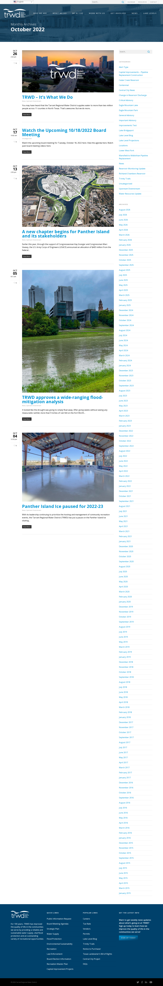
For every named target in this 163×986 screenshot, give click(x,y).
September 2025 (126, 265)
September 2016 (126, 797)
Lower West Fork (126, 150)
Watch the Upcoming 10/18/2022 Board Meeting (64, 132)
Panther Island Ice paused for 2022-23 (62, 506)
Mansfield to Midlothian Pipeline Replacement (133, 157)
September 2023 (126, 385)
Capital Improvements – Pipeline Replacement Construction (133, 73)
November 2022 (126, 436)
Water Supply (53, 934)
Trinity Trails (125, 178)
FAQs (85, 964)
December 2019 (126, 606)
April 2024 (123, 350)
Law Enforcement (54, 954)
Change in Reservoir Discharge (133, 95)
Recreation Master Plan (57, 964)
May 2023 (123, 405)
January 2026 (125, 245)
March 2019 (124, 647)
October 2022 (125, 441)
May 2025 (123, 285)
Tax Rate (87, 923)
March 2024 (124, 355)
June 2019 (123, 637)
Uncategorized (27, 138)
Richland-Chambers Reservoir (132, 173)
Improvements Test (128, 125)
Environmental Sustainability (59, 944)
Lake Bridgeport (126, 130)
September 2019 (126, 621)
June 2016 (123, 812)
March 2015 (124, 888)
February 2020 (125, 596)
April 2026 (123, 230)
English (20, 2)
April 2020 (123, 586)
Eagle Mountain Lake (128, 105)
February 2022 (125, 481)
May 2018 (123, 697)
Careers (86, 918)
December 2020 (126, 546)
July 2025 (123, 275)
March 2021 (124, 531)
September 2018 (126, 677)
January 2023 (125, 426)
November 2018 (126, 667)
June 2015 (123, 873)
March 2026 (124, 235)
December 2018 (126, 662)
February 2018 (125, 712)
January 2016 (125, 838)
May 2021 (123, 521)
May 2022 (123, 466)
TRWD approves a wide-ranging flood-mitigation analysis (62, 399)
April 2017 (123, 762)
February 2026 (125, 240)
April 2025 (123, 290)
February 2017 (125, 772)
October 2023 (125, 380)
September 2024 (126, 325)
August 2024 (124, 330)
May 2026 (123, 224)
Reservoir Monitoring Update (132, 168)
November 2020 (126, 551)
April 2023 (123, 410)
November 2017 (126, 727)
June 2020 (123, 576)
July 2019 (123, 632)
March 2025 (124, 295)
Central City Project (91, 959)
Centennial (124, 85)
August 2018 (124, 682)
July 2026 (123, 214)
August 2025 (124, 270)
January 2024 (125, 365)
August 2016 (124, 802)
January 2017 (125, 777)
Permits (86, 934)
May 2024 (123, 345)
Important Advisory (127, 120)
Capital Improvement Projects (60, 969)
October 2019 (125, 616)
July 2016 (123, 807)
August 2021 (124, 506)
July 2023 (123, 395)
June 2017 (123, 752)
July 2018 (123, 687)
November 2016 (126, 787)
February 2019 (125, 652)
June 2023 (123, 400)
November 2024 (126, 315)
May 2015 (123, 878)
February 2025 (125, 300)
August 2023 (124, 390)
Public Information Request (59, 918)
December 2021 (126, 491)
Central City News (127, 90)
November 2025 (126, 255)
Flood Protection (54, 939)
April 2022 (123, 471)
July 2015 (123, 868)
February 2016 (125, 833)
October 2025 (125, 260)
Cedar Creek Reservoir (129, 80)
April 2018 (123, 702)
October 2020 (125, 556)
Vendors (86, 928)
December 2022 (126, 431)
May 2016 (123, 817)
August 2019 (124, 627)
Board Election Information (59, 959)
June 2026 (123, 219)
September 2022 (126, 446)
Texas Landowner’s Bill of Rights (97, 954)
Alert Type (123, 67)
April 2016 (123, 822)
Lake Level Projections (129, 140)
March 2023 (124, 415)
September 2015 (126, 858)
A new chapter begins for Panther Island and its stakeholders (65, 234)
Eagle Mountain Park (128, 110)
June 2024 (123, 340)
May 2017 (123, 757)
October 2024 (125, 320)
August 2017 (124, 742)
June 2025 (123, 280)
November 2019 (126, 611)
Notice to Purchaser (92, 949)
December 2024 (126, 310)
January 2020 (125, 601)
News (24, 101)
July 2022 (123, 456)
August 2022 (124, 451)
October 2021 (125, 496)
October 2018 (125, 672)
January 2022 (125, 486)
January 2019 (125, 657)
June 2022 (123, 461)
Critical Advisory (126, 100)
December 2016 (126, 782)
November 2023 (126, 375)
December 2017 (126, 722)
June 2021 (123, 516)
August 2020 (124, 566)
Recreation (51, 949)
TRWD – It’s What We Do (47, 97)
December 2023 (126, 370)
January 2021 (125, 541)
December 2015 (126, 843)
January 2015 (125, 893)
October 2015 (125, 853)
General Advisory (126, 115)
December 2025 (126, 250)
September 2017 (126, 737)
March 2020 (124, 591)
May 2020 (123, 581)
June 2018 (123, 692)
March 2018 (124, 707)
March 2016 (124, 828)
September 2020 (126, 561)
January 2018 (125, 717)
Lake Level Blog (126, 135)
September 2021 (126, 501)
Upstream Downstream (33, 101)
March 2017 (124, 767)
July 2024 (123, 335)
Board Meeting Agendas (57, 923)
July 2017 (123, 747)
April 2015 (123, 883)
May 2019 (123, 642)
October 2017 (125, 732)
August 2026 (124, 209)
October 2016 (125, 792)
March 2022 (124, 476)
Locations (123, 145)
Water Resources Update (130, 193)
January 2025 (125, 305)
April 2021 (123, 526)
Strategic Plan (53, 928)
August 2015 (124, 863)
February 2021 (125, 536)
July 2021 (123, 511)
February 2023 (125, 420)
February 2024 (125, 360)
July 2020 (123, 571)
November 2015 (126, 848)
